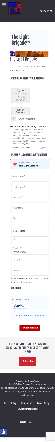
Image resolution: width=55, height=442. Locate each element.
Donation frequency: (22, 148)
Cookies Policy (43, 403)
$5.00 (20, 95)
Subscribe (27, 361)
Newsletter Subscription (29, 409)
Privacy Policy (10, 403)
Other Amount (20, 111)
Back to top (25, 422)
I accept (29, 315)
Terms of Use (26, 403)
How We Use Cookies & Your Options (27, 384)
